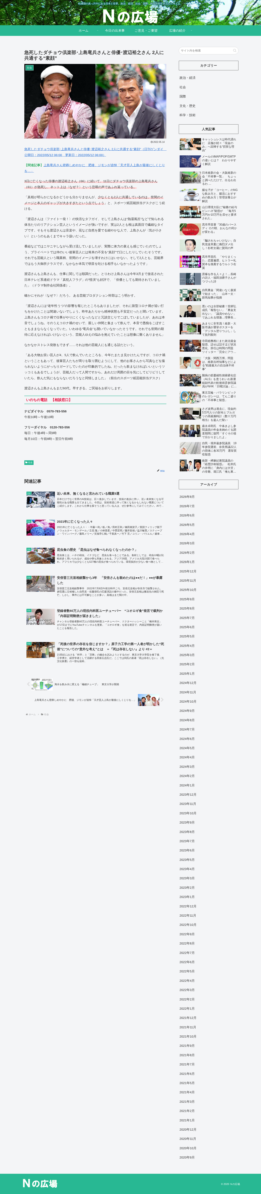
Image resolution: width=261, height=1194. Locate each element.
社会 (30, 462)
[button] (235, 50)
